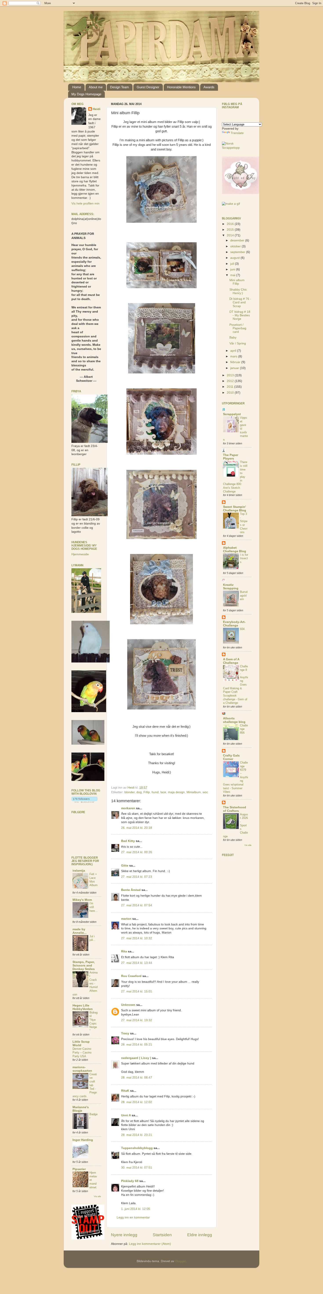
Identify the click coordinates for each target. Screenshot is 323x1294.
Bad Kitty (128, 841)
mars (234, 356)
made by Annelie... (80, 931)
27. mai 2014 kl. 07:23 (136, 876)
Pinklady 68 (129, 1181)
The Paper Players (230, 456)
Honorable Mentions (181, 87)
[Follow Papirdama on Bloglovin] (84, 801)
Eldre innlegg (199, 1234)
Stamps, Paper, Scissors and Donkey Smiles (84, 965)
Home (76, 87)
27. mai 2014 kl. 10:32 (136, 938)
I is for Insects (244, 558)
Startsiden (162, 1234)
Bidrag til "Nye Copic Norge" (93, 1021)
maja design (176, 792)
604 (242, 629)
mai (233, 275)
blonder (129, 792)
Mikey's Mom (82, 899)
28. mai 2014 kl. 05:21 (136, 1044)
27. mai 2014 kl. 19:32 (136, 1020)
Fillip (146, 792)
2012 (231, 381)
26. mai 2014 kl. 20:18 (136, 827)
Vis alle (97, 1196)
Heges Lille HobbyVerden (83, 1007)
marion (126, 918)
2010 (231, 392)
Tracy (125, 1033)
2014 (231, 235)
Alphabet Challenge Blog (234, 549)
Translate (237, 133)
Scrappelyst (232, 414)
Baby (232, 337)
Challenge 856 (244, 729)
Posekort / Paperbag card (237, 328)
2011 (230, 386)
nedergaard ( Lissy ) (136, 1058)
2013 (231, 375)
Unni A (126, 1115)
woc (205, 792)
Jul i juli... (92, 938)
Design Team (119, 87)
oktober (236, 246)
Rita (124, 951)
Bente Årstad (131, 890)
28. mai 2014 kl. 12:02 (136, 1102)
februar (235, 362)
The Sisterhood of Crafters (234, 809)
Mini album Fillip (237, 282)
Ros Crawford (131, 976)
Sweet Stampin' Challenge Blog (234, 508)
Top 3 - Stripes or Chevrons (243, 523)
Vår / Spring (237, 343)
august (235, 257)
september (238, 252)
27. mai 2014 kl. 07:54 (136, 905)
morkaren (128, 808)
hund (155, 792)
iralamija (79, 870)
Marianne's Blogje (81, 1109)
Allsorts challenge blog (234, 720)
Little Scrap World (81, 1043)
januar (235, 368)
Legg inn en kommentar (133, 1217)
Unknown (128, 1004)
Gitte (124, 865)
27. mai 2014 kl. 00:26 (136, 852)
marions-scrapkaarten (82, 1069)
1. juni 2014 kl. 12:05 (135, 1209)
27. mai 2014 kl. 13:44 (136, 963)
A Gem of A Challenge (231, 661)
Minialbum (194, 792)
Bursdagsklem (243, 595)
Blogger (180, 1261)
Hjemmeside (80, 554)
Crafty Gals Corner (231, 757)
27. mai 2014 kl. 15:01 (136, 991)
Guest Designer (148, 87)
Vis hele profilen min (85, 203)
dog (139, 792)
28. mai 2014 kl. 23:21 (136, 1135)
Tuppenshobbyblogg (137, 1148)
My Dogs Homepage (86, 94)
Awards (208, 87)
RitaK (125, 1090)
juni (233, 269)
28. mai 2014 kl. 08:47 (136, 1077)
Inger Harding (83, 1140)
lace (163, 792)
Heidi (96, 109)
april (233, 350)
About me (96, 87)
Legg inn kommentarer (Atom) (150, 1243)
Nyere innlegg (124, 1234)
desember (237, 240)
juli (232, 263)
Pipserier (79, 1169)
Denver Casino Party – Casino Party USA (82, 1052)
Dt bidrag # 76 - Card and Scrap (240, 302)
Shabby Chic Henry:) (238, 291)
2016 (231, 224)
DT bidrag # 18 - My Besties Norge (239, 315)
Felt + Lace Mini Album (93, 879)
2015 (231, 229)
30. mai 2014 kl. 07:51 (136, 1167)
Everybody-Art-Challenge (234, 623)
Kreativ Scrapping (230, 586)
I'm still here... (93, 907)
